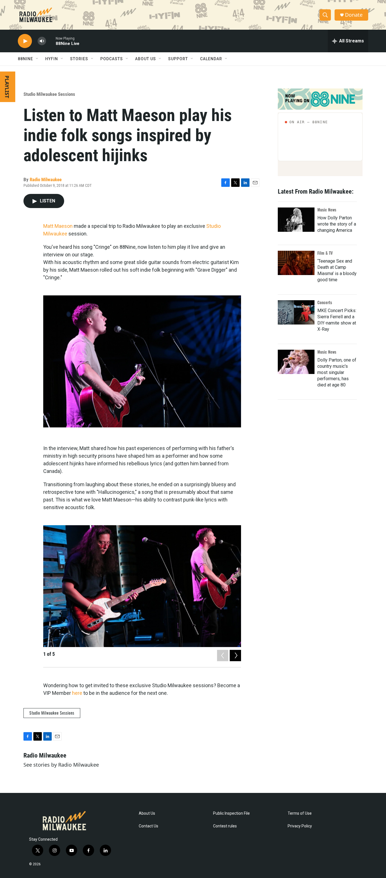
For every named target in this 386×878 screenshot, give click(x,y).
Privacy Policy (300, 826)
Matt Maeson (58, 226)
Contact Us (148, 826)
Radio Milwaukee (46, 179)
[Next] (235, 655)
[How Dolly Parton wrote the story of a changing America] (296, 219)
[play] (24, 41)
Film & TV (325, 253)
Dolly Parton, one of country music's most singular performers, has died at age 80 (336, 372)
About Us (147, 813)
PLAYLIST (7, 86)
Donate (354, 15)
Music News (326, 210)
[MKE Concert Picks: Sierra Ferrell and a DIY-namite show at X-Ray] (296, 312)
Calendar (211, 59)
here (77, 693)
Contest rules (225, 826)
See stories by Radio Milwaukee (61, 764)
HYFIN (51, 59)
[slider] (51, 41)
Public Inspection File (231, 813)
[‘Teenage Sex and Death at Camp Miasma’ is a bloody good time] (296, 263)
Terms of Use (300, 813)
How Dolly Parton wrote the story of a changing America (336, 224)
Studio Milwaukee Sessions (49, 94)
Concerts (324, 302)
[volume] (42, 41)
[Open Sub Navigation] (37, 59)
